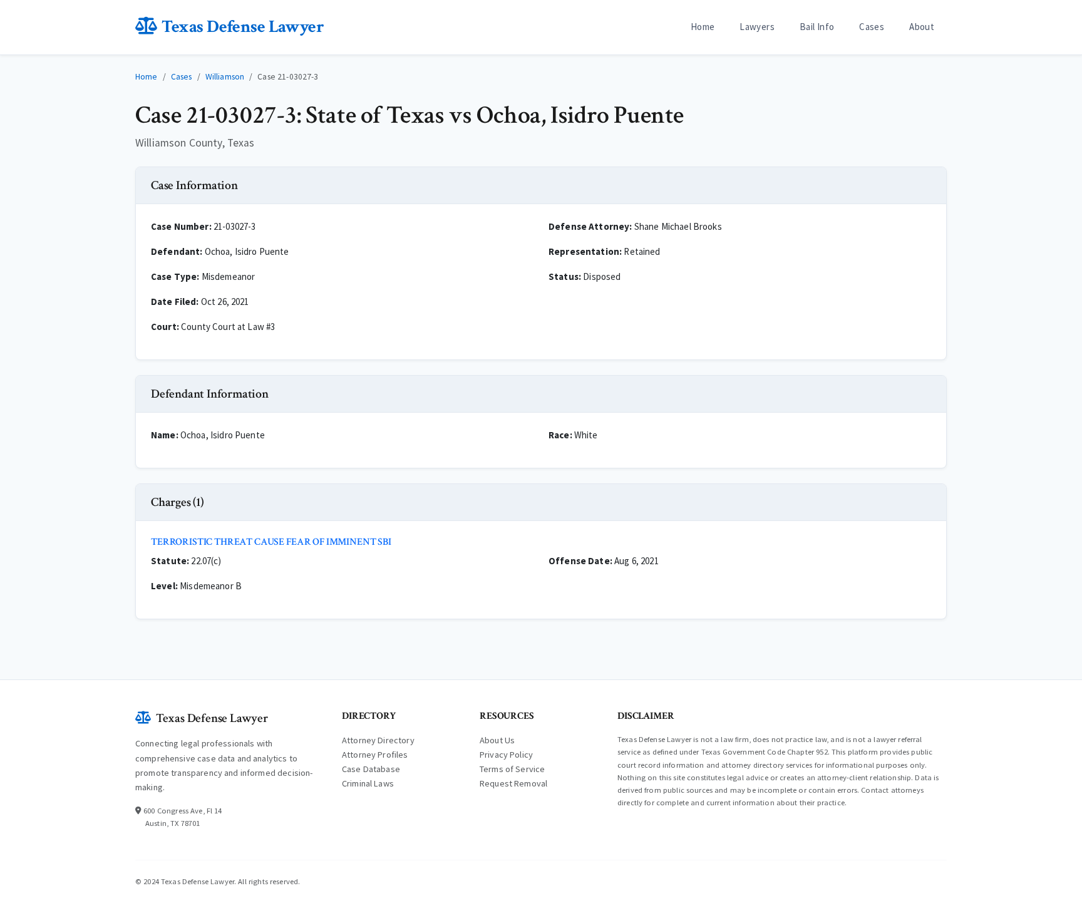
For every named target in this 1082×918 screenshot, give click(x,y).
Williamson (225, 76)
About (921, 27)
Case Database (371, 769)
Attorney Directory (378, 740)
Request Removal (513, 783)
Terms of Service (512, 769)
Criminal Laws (368, 783)
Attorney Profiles (375, 754)
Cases (871, 27)
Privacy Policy (506, 754)
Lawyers (757, 27)
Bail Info (817, 27)
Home (703, 27)
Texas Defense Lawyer (243, 26)
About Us (497, 740)
